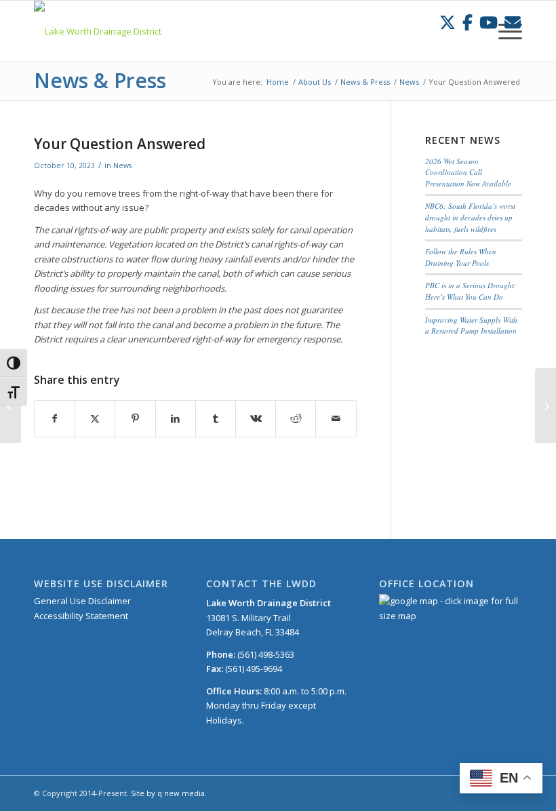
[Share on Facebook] (55, 418)
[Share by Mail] (335, 418)
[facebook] (467, 22)
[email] (512, 22)
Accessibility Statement (81, 616)
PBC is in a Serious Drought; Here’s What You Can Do (471, 291)
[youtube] (488, 22)
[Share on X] (95, 418)
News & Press (100, 80)
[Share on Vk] (255, 418)
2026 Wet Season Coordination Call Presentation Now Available (468, 172)
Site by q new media (168, 793)
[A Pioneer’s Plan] (545, 405)
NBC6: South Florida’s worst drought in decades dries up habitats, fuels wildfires (470, 217)
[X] (447, 22)
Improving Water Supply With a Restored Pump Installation (471, 325)
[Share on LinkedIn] (175, 418)
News (122, 165)
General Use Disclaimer (82, 601)
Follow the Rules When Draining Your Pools (460, 257)
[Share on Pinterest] (135, 418)
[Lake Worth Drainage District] (97, 31)
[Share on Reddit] (295, 418)
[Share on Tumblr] (215, 418)
